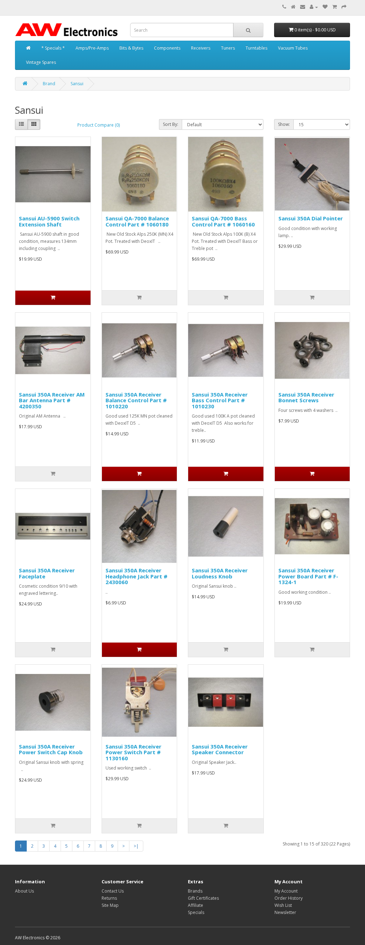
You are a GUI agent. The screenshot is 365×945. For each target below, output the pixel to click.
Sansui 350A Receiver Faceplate (47, 573)
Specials (196, 912)
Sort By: (170, 124)
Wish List (283, 905)
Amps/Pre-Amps (92, 48)
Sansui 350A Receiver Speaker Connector (220, 749)
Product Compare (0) (98, 125)
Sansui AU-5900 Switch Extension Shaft (49, 221)
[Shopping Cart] (334, 7)
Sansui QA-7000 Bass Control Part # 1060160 (223, 221)
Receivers (200, 48)
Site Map (110, 905)
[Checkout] (343, 7)
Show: (284, 124)
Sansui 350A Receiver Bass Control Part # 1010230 (220, 400)
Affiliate (195, 905)
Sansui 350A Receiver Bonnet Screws (306, 397)
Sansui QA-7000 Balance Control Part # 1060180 (137, 221)
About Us (24, 891)
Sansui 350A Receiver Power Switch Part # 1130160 (133, 752)
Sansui (77, 84)
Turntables (256, 48)
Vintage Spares (41, 62)
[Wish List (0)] (325, 7)
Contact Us (113, 891)
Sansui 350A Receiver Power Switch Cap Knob (51, 749)
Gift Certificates (203, 898)
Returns (109, 898)
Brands (195, 891)
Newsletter (285, 912)
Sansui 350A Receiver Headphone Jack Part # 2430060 (137, 576)
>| (136, 846)
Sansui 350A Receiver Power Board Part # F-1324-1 (308, 576)
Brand (49, 84)
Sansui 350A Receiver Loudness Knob (220, 573)
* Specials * (53, 48)
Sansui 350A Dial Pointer (310, 218)
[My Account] (314, 7)
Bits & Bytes (131, 48)
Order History (288, 898)
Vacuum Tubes (293, 48)
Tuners (228, 48)
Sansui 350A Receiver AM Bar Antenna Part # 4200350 (52, 400)
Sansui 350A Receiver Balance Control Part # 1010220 (136, 400)
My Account (286, 891)
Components (167, 48)
